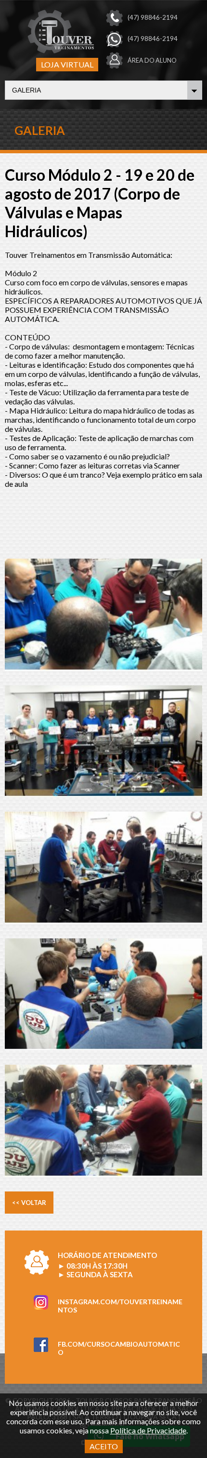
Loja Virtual (67, 64)
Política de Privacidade (148, 1430)
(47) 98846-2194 (153, 17)
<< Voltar (29, 1202)
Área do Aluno (152, 60)
